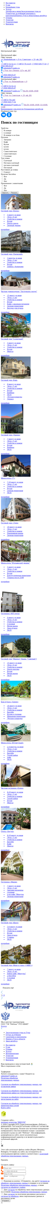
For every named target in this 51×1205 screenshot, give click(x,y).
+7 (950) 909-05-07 (8, 75)
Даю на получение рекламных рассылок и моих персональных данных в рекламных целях (23, 1196)
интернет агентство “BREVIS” (13, 1122)
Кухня (6, 144)
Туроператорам (12, 1058)
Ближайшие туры (13, 7)
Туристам (9, 20)
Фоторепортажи (12, 1053)
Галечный (8, 161)
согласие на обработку (10, 1196)
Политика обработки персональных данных (10, 1079)
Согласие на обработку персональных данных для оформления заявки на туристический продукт (21, 1092)
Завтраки (7, 140)
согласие (11, 1190)
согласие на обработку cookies (13, 1187)
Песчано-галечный (11, 163)
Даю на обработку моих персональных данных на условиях (25, 1191)
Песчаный (8, 168)
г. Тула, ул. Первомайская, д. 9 (15, 81)
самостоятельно (10, 154)
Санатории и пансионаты (16, 1037)
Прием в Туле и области (25, 16)
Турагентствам (12, 22)
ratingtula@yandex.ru (9, 1076)
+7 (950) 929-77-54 (39, 64)
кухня (6, 147)
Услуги (8, 9)
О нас (8, 5)
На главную (10, 3)
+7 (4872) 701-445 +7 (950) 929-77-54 (8, 101)
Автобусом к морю (13, 11)
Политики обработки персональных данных (19, 1185)
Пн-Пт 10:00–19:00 (30, 91)
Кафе (6, 142)
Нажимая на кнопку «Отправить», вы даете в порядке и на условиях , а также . (25, 1184)
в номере (7, 133)
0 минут (7, 172)
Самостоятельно (10, 151)
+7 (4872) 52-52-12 (8, 64)
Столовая (7, 156)
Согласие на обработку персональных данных (25, 1182)
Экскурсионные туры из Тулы (18, 1033)
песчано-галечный (11, 165)
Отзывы (9, 18)
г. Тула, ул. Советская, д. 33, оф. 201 (17, 95)
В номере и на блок (12, 135)
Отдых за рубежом (17, 13)
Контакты (10, 24)
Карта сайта (6, 1108)
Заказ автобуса (41, 16)
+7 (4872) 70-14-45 (23, 64)
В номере (7, 130)
